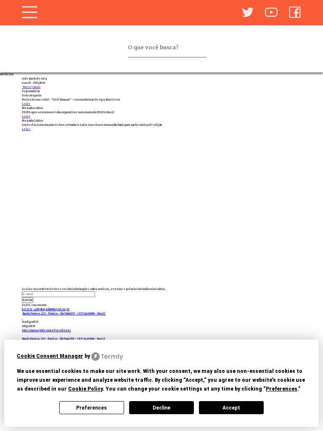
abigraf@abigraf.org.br (54, 309)
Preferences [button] (281, 389)
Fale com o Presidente (55, 330)
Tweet (27, 87)
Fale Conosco (30, 330)
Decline (161, 408)
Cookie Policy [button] (85, 389)
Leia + (26, 104)
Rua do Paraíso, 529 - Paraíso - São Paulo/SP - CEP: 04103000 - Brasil (64, 313)
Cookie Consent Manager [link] (50, 356)
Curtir (36, 87)
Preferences (91, 408)
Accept (231, 408)
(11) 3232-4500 (31, 309)
